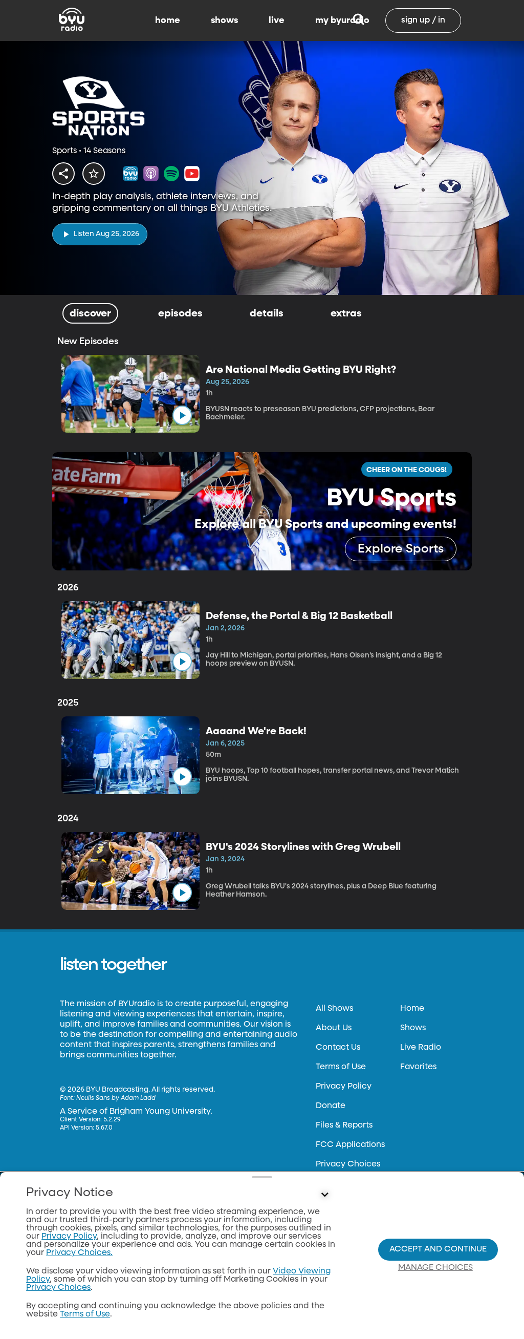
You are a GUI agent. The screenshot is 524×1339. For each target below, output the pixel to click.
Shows (413, 1028)
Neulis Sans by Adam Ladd (116, 1098)
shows (224, 20)
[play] (182, 415)
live (277, 20)
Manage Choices (435, 1268)
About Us (334, 1028)
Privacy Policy (344, 1086)
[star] (93, 173)
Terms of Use (341, 1067)
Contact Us (338, 1048)
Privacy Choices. (79, 1253)
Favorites (418, 1067)
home (167, 20)
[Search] (358, 20)
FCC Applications (350, 1145)
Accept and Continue (438, 1249)
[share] (63, 173)
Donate (330, 1106)
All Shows (334, 1009)
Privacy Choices (348, 1164)
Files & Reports (344, 1125)
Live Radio (420, 1048)
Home (412, 1009)
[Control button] (324, 1195)
